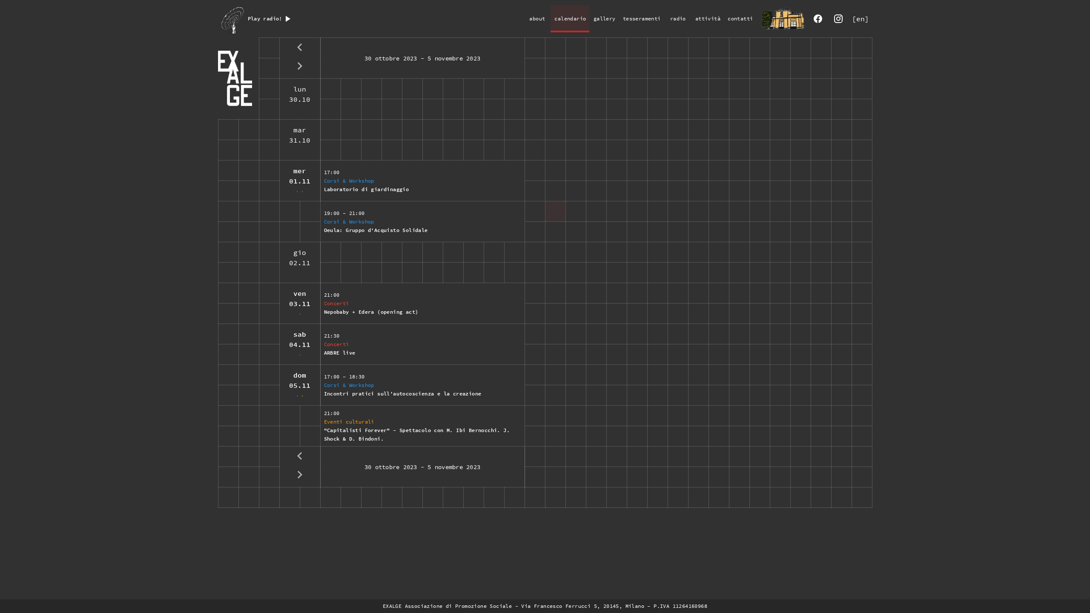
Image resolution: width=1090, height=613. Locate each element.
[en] (860, 18)
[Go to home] (782, 18)
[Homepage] (238, 78)
